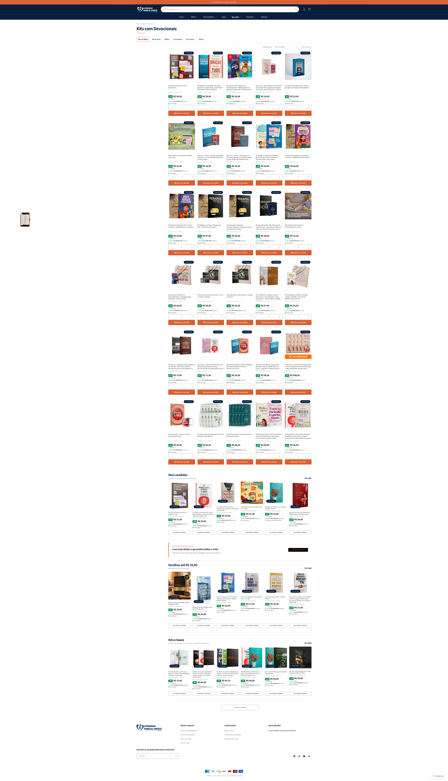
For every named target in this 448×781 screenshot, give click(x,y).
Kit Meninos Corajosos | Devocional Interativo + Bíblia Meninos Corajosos (180, 226)
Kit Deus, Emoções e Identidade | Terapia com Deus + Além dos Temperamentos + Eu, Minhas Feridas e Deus (202, 674)
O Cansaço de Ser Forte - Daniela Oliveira (275, 598)
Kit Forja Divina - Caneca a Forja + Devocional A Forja (179, 435)
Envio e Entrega (185, 739)
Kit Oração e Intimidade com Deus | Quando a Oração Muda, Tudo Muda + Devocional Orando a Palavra (210, 88)
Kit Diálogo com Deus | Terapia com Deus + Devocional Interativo (209, 226)
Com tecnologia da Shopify (234, 775)
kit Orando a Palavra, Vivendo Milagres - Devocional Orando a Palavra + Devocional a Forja (240, 366)
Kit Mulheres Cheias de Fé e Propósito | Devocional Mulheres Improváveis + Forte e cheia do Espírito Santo (269, 436)
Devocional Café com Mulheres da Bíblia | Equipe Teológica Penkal (299, 513)
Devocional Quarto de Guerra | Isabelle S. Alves (177, 513)
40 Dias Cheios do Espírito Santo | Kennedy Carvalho (202, 608)
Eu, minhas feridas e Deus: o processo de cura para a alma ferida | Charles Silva (228, 508)
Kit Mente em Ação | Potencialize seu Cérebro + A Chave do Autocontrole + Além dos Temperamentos (228, 673)
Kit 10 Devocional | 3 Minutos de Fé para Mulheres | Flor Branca (211, 435)
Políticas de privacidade (232, 735)
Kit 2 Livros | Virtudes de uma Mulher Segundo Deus (276, 672)
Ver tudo (308, 478)
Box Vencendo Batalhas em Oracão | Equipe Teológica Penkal (300, 672)
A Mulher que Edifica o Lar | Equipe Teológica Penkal (275, 508)
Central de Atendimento (189, 731)
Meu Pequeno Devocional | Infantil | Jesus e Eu (180, 156)
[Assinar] (175, 756)
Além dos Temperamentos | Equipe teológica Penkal (178, 603)
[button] (309, 9)
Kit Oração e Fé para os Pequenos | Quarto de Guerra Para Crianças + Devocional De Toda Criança (267, 157)
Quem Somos (229, 731)
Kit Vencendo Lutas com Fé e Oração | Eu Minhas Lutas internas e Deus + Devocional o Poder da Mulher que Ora (298, 436)
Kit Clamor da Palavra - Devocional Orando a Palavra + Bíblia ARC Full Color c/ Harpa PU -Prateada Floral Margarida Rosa (267, 366)
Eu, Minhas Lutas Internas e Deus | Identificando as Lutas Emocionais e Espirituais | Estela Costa (203, 514)
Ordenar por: (267, 47)
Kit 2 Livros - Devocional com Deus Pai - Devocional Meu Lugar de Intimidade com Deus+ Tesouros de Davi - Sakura (269, 88)
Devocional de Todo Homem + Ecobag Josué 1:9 (239, 296)
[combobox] (230, 9)
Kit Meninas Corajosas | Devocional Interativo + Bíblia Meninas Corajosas (297, 156)
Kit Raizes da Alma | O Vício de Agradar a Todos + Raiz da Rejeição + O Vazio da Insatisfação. (179, 673)
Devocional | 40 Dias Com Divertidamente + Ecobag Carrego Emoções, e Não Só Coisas (179, 297)
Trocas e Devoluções (187, 735)
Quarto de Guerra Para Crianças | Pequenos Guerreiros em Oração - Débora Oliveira (227, 598)
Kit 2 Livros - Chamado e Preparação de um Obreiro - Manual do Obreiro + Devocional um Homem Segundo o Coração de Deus (181, 366)
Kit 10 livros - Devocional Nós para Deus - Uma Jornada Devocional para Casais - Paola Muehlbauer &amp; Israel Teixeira (298, 366)
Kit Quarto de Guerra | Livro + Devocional (178, 87)
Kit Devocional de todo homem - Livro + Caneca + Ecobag (210, 296)
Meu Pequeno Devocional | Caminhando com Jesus (294, 226)
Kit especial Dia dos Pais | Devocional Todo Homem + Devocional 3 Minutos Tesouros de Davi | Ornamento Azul (268, 227)
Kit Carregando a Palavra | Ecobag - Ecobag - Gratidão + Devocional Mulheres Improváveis (296, 297)
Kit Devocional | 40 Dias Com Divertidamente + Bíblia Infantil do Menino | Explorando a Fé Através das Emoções (239, 88)
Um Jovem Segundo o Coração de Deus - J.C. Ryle (251, 598)
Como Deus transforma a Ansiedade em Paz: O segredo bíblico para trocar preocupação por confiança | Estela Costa (300, 599)
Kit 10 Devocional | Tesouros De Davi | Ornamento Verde (239, 435)
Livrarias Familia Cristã (218, 775)
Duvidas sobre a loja (231, 739)
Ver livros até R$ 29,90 (298, 550)
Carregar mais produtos (240, 707)
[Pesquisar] (296, 9)
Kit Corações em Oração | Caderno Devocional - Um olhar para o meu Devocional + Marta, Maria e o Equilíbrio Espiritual (269, 297)
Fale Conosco (185, 743)
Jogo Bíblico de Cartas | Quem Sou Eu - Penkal (251, 508)
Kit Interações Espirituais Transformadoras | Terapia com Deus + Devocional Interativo (239, 227)
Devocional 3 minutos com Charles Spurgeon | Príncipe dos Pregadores (297, 87)
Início (138, 24)
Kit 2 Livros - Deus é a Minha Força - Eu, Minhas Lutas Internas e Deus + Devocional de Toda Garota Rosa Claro (211, 366)
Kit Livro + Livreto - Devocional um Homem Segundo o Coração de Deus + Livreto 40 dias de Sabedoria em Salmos (240, 157)
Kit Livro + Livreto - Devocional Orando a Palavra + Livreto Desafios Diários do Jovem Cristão (210, 157)
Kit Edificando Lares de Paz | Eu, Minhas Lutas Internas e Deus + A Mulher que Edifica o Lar (250, 673)
